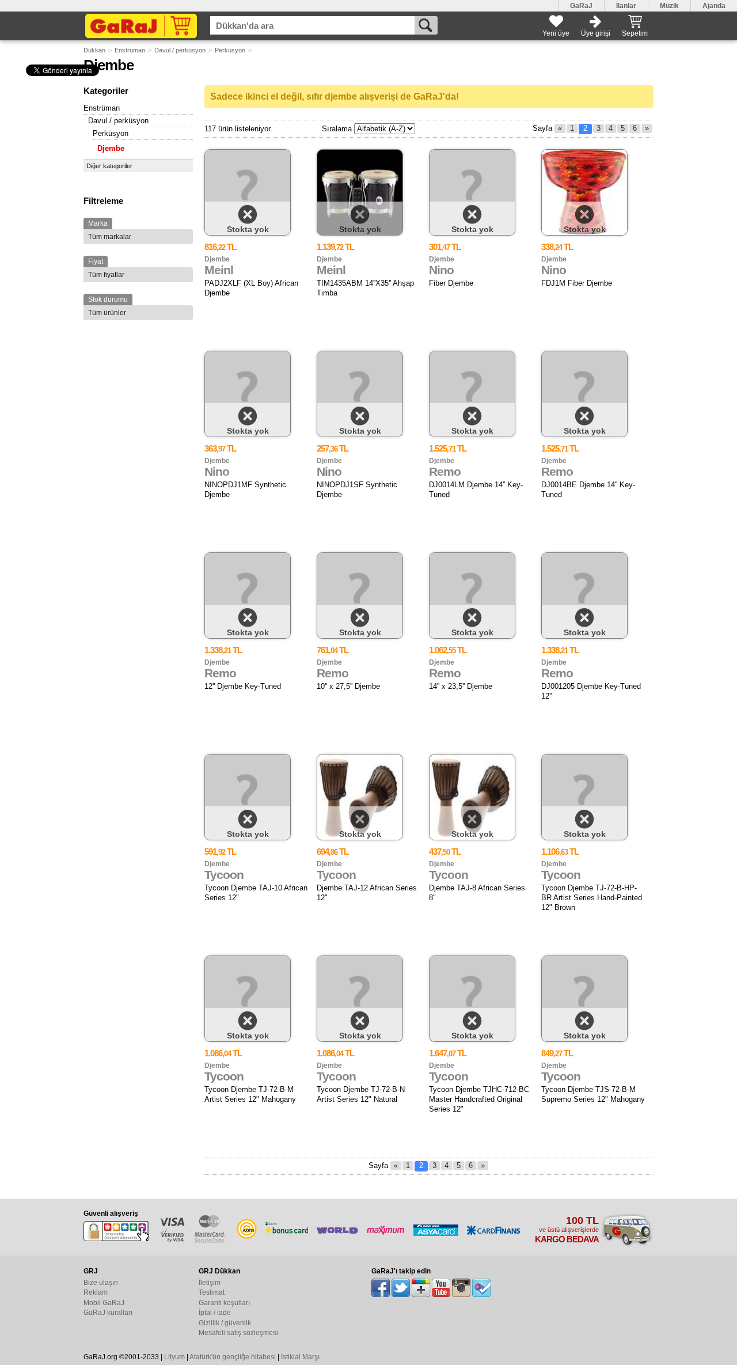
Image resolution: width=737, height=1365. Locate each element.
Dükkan (94, 50)
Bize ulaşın (100, 1283)
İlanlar (626, 6)
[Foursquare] (481, 1288)
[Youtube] (441, 1288)
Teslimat (212, 1292)
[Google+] (421, 1288)
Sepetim (635, 33)
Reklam (95, 1292)
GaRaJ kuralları (107, 1313)
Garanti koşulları (224, 1303)
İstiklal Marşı (300, 1357)
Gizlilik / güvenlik (225, 1323)
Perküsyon (230, 50)
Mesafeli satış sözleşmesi (238, 1333)
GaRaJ (581, 6)
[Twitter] (401, 1288)
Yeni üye (555, 33)
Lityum (174, 1357)
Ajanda (713, 6)
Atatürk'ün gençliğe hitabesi (232, 1357)
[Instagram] (461, 1288)
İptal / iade (215, 1313)
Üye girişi (595, 33)
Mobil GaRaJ (103, 1303)
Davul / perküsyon (180, 50)
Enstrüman (130, 50)
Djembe (110, 148)
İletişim (210, 1283)
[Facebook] (380, 1288)
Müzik (669, 6)
